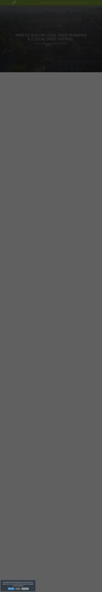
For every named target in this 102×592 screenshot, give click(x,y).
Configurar (18, 588)
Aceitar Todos (11, 588)
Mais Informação (25, 588)
